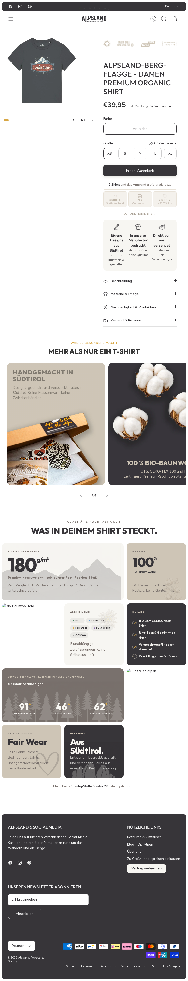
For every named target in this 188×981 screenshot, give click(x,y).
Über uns (134, 851)
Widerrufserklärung (133, 966)
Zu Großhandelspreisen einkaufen (153, 859)
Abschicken (25, 913)
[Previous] (81, 495)
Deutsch (170, 6)
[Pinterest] (30, 6)
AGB (154, 966)
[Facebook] (10, 6)
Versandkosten (160, 106)
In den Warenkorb (140, 170)
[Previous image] (73, 120)
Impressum (87, 966)
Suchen (70, 966)
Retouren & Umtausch (144, 837)
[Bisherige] (62, 6)
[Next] (107, 495)
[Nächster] (125, 6)
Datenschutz (108, 966)
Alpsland (23, 958)
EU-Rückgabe (171, 966)
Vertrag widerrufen (146, 868)
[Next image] (92, 120)
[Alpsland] (94, 19)
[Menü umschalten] (13, 19)
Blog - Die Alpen (140, 844)
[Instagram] (20, 6)
